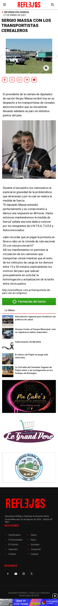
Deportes (13, 549)
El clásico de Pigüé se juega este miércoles (31, 356)
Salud (33, 535)
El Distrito (13, 544)
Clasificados (14, 535)
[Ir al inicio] (29, 4)
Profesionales (15, 539)
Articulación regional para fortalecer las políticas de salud (35, 318)
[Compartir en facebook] (4, 79)
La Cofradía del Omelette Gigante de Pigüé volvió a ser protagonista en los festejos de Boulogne (34, 370)
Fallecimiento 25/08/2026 (28, 342)
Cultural (34, 554)
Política (12, 554)
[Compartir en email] (34, 79)
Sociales (35, 544)
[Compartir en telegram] (26, 79)
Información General (16, 12)
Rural (33, 539)
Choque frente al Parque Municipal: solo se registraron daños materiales (35, 330)
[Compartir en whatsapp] (19, 79)
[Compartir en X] (12, 79)
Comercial (36, 549)
